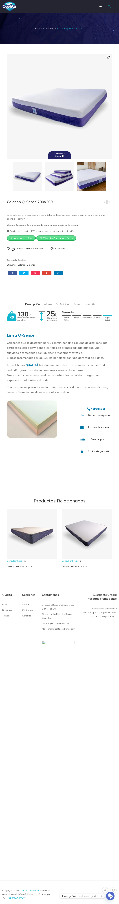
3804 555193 (62, 623)
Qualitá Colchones (30, 890)
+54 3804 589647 (16, 898)
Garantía (26, 615)
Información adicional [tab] (57, 304)
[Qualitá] (9, 6)
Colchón (22, 265)
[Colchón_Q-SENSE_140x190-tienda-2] (59, 176)
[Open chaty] (110, 896)
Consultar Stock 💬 (16, 560)
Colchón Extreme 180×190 (110, 202)
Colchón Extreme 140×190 (20, 566)
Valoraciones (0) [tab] (84, 304)
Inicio (37, 28)
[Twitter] (24, 273)
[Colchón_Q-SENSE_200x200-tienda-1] (27, 176)
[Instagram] (113, 890)
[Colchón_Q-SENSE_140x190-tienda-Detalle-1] (91, 176)
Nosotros (7, 610)
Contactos (27, 610)
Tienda (5, 615)
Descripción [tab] (32, 304)
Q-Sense (31, 265)
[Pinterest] (35, 273)
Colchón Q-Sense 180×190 (104, 202)
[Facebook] (12, 273)
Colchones (48, 28)
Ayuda (25, 604)
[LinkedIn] (58, 273)
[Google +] (46, 273)
